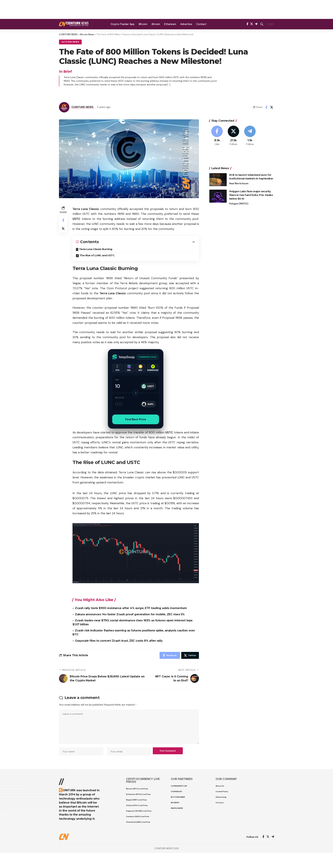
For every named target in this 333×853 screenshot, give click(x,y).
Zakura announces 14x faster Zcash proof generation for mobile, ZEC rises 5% (130, 614)
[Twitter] (251, 24)
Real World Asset (239, 183)
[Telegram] (256, 24)
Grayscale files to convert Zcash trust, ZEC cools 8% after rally (119, 640)
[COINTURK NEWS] (73, 24)
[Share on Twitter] (271, 107)
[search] (261, 24)
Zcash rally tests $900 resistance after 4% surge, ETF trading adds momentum (131, 608)
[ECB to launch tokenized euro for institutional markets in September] (218, 179)
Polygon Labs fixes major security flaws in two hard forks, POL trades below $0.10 (251, 195)
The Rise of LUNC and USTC (97, 255)
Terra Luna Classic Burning (95, 249)
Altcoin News (70, 42)
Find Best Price (135, 419)
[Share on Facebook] (266, 107)
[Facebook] (247, 24)
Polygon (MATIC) (238, 203)
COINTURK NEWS (82, 107)
